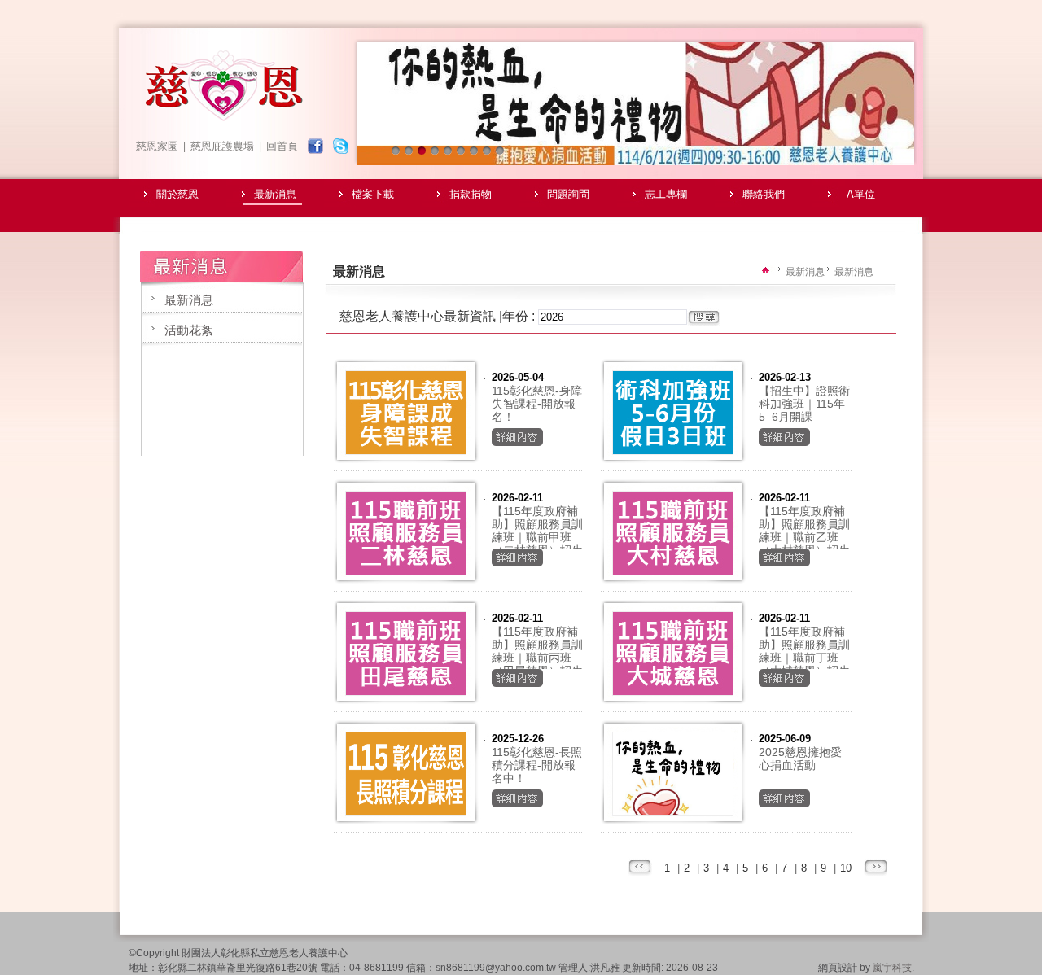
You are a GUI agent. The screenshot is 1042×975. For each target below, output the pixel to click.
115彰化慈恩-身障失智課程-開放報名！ (537, 403)
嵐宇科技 (892, 967)
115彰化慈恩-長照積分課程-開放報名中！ (537, 765)
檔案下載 (373, 194)
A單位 (861, 194)
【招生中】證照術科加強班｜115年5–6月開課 (804, 403)
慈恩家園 (157, 146)
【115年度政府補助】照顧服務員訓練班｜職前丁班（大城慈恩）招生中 (804, 657)
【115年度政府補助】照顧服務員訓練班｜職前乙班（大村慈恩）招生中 (804, 537)
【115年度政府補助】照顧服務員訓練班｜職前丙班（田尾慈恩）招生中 (537, 657)
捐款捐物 (470, 194)
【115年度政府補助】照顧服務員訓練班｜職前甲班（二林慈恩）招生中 (537, 537)
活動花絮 (188, 330)
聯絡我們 (763, 194)
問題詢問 (568, 194)
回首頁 (282, 146)
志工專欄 (666, 194)
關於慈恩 (177, 194)
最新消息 (275, 194)
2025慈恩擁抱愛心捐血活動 (800, 758)
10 (846, 868)
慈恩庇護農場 (222, 146)
